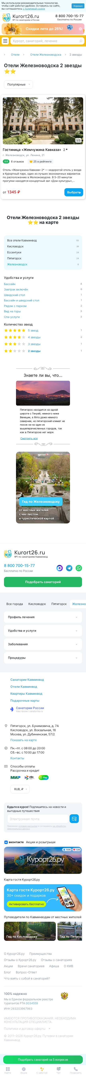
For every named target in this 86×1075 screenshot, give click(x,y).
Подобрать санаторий (43, 582)
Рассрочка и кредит (24, 770)
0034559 (32, 1003)
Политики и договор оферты (24, 1029)
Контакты (17, 758)
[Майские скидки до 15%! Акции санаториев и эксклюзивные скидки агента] (43, 28)
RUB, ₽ (18, 789)
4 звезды (55, 337)
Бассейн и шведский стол (43, 300)
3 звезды (55, 344)
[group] (30, 931)
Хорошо (78, 5)
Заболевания (18, 644)
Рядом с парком (43, 306)
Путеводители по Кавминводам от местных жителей (42, 917)
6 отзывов (17, 161)
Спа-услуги (43, 317)
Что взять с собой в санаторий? (27, 978)
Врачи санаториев (31, 966)
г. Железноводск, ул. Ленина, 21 (23, 155)
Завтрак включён (43, 289)
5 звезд (55, 330)
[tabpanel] (43, 120)
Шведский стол (43, 295)
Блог (7, 972)
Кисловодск (15, 246)
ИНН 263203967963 (18, 1008)
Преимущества (40, 954)
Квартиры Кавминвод (26, 693)
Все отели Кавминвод (22, 240)
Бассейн (43, 284)
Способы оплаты (22, 766)
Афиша (54, 966)
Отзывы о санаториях (56, 960)
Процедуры (17, 658)
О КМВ (68, 966)
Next (77, 118)
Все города (14, 604)
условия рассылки (27, 826)
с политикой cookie (34, 8)
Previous (7, 118)
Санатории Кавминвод (27, 680)
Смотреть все (29, 438)
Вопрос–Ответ (26, 972)
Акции (8, 966)
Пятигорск (14, 258)
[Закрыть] (80, 28)
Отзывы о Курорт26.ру (20, 960)
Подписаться (74, 818)
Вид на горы (43, 311)
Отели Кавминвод (23, 686)
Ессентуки (14, 252)
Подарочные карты (24, 700)
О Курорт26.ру (14, 954)
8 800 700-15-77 (69, 16)
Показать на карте (23, 740)
